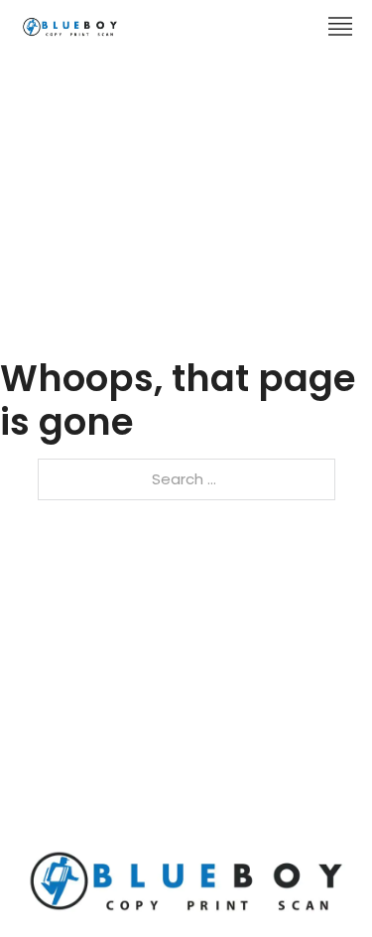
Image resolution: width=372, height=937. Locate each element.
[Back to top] (317, 882)
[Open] (340, 27)
